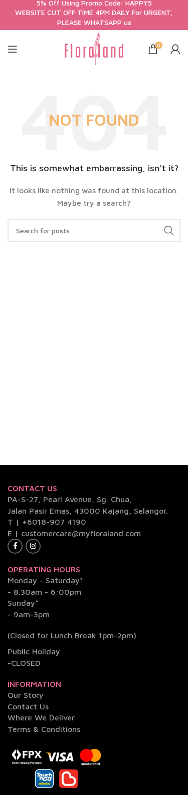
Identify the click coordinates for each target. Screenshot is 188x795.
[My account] (175, 49)
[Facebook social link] (15, 546)
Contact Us (28, 706)
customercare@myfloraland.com (81, 533)
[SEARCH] (168, 230)
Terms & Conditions (44, 728)
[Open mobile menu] (13, 49)
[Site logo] (94, 48)
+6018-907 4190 (54, 521)
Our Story (26, 694)
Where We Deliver (41, 717)
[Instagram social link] (33, 546)
